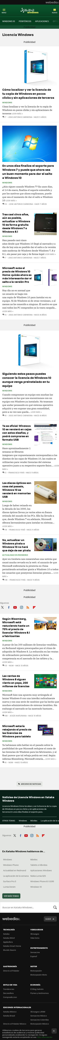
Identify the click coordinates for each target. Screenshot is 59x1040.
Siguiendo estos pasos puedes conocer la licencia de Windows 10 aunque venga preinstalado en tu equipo (26, 379)
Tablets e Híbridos (38, 864)
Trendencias (8, 989)
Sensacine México (38, 1015)
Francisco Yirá (16, 472)
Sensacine (35, 952)
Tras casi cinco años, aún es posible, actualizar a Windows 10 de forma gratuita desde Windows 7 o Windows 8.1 (16, 222)
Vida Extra (34, 937)
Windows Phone (11, 864)
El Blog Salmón (37, 989)
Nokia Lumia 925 (38, 875)
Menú (4, 13)
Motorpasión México (39, 1023)
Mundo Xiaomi (9, 950)
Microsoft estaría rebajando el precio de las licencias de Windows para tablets (16, 731)
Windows (7, 102)
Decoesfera (8, 993)
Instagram (21, 607)
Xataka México (9, 1011)
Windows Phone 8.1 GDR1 (42, 881)
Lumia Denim (9, 886)
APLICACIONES (42, 21)
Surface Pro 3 (9, 881)
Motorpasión (36, 970)
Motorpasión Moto (38, 974)
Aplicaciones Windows (41, 870)
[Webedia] (52, 2)
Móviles (33, 820)
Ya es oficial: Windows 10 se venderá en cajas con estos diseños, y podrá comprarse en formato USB (16, 433)
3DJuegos (34, 933)
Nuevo (54, 13)
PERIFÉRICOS (25, 21)
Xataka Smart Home (12, 946)
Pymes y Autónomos (39, 993)
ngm (11, 665)
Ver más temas (11, 896)
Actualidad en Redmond (15, 555)
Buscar (55, 907)
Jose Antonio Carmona (20, 117)
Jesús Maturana (18, 715)
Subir (48, 919)
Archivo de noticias (31, 784)
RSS (27, 607)
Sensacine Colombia (39, 1019)
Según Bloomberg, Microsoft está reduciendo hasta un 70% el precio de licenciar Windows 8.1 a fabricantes (16, 627)
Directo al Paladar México (14, 1023)
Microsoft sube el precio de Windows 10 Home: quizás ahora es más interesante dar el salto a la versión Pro (17, 275)
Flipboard (34, 607)
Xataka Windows (29, 10)
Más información (44, 1037)
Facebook (8, 607)
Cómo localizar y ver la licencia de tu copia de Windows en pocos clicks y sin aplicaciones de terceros (28, 93)
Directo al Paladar (11, 970)
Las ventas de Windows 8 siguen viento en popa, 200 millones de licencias (15, 681)
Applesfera (8, 942)
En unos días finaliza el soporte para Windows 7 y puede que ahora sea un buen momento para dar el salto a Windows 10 (28, 171)
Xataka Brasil (9, 1015)
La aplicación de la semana (16, 875)
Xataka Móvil (9, 937)
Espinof (33, 956)
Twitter (2, 607)
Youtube (15, 607)
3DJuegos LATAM (37, 1011)
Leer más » (17, 113)
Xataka (6, 933)
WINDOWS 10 (8, 21)
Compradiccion (10, 997)
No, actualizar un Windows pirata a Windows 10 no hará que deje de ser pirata (16, 545)
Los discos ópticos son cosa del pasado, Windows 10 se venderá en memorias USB (16, 490)
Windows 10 (36, 886)
